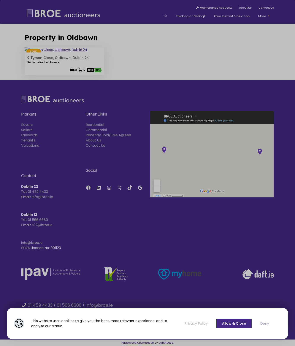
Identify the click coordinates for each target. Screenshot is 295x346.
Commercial (96, 129)
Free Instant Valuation (232, 16)
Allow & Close (234, 323)
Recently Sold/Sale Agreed (108, 135)
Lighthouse (166, 342)
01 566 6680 (38, 219)
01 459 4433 (38, 191)
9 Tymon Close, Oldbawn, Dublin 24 (58, 58)
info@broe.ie (42, 196)
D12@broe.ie (42, 224)
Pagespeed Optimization (138, 342)
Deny (264, 323)
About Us (93, 140)
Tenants (28, 140)
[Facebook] (88, 187)
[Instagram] (109, 187)
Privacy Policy (196, 323)
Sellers (26, 129)
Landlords (29, 135)
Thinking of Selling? (191, 16)
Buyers (27, 124)
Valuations (30, 145)
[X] (119, 187)
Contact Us (95, 145)
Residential (95, 124)
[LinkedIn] (98, 187)
